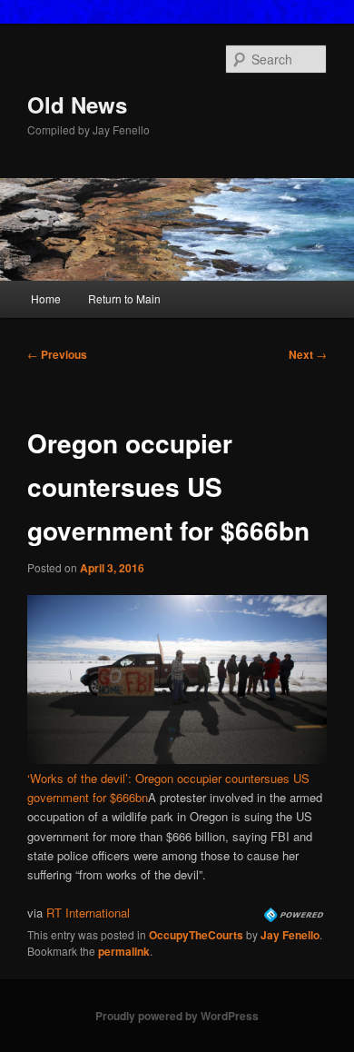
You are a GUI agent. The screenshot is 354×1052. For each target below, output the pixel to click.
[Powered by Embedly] (295, 917)
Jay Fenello (290, 935)
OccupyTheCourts (196, 935)
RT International (88, 912)
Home (46, 298)
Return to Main (124, 298)
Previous (57, 354)
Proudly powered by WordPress (177, 1015)
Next (308, 354)
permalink (124, 951)
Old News (77, 104)
